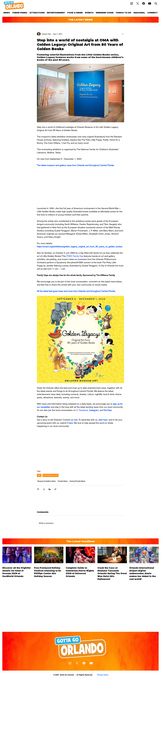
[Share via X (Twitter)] (44, 489)
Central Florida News (77, 481)
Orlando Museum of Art (50, 475)
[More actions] (122, 34)
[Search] (155, 3)
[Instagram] (131, 3)
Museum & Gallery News (46, 481)
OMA (39, 475)
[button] (19, 12)
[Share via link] (55, 489)
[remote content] (80, 187)
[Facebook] (143, 3)
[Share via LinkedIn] (49, 489)
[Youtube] (149, 3)
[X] (137, 3)
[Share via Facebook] (38, 489)
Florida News (63, 481)
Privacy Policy (102, 675)
